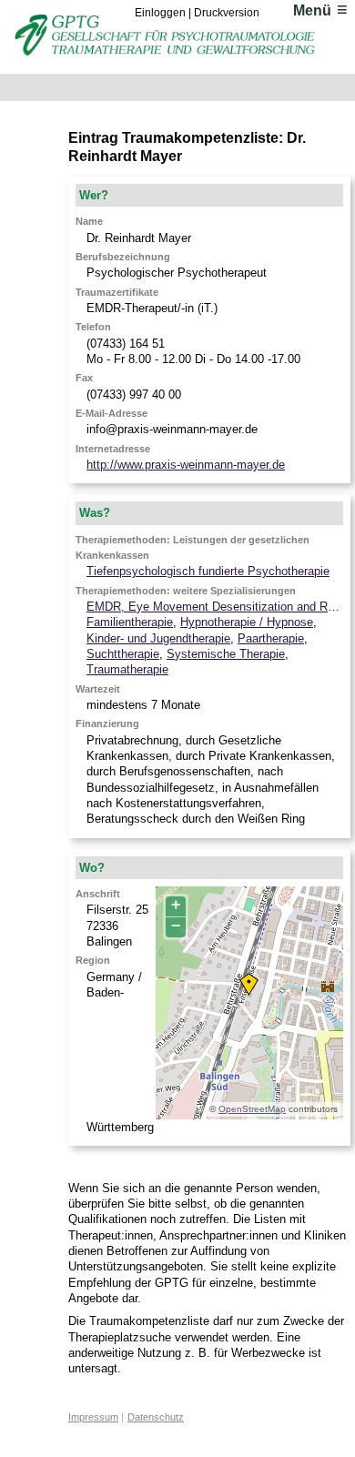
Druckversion (226, 12)
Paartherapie (271, 638)
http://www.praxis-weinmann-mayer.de (185, 464)
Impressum (93, 1416)
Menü (312, 10)
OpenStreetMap (252, 1109)
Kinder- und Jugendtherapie (158, 638)
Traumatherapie (127, 669)
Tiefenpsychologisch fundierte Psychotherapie (208, 571)
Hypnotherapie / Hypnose (246, 622)
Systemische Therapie (226, 654)
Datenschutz (155, 1416)
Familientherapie (129, 622)
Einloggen (160, 12)
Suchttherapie (122, 654)
